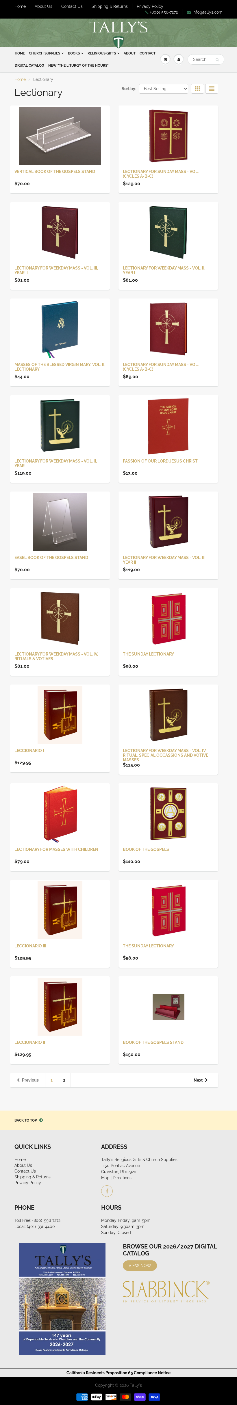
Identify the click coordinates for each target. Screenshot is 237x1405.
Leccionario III (30, 946)
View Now (140, 1265)
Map (105, 1177)
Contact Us (72, 6)
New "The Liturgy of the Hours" (78, 65)
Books (74, 53)
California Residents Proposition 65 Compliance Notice (118, 1373)
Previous (30, 1080)
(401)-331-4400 (41, 1226)
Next (198, 1080)
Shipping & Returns (110, 6)
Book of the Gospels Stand (153, 1042)
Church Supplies (44, 53)
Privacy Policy (150, 6)
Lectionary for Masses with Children (56, 849)
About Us (43, 6)
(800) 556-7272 (164, 12)
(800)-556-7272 (46, 1220)
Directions (122, 1177)
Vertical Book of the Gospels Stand (54, 171)
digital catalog (29, 65)
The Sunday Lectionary (148, 654)
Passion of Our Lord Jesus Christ (160, 461)
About (130, 53)
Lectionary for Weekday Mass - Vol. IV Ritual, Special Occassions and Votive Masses (165, 755)
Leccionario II (29, 1042)
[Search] (217, 59)
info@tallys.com (207, 12)
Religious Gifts (102, 53)
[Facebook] (107, 1191)
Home (20, 6)
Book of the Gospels (146, 849)
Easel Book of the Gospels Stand (51, 557)
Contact (147, 53)
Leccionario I (29, 750)
